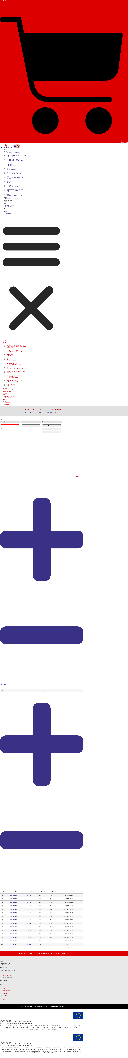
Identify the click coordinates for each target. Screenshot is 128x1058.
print (77, 476)
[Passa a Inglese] (7, 211)
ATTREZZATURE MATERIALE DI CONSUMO (15, 154)
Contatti (5, 399)
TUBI (8, 191)
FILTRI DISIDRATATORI (11, 165)
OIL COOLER (9, 174)
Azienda (6, 197)
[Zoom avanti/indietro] (1, 1055)
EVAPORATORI (10, 163)
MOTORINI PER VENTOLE (12, 172)
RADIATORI (9, 182)
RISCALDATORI (10, 185)
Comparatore (124, 142)
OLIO (8, 176)
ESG (6, 393)
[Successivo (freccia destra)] (4, 1057)
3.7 (27, 909)
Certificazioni (8, 200)
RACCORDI (9, 181)
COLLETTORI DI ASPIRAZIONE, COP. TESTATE (16, 155)
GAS (8, 168)
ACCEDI (4, 0)
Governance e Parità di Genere (12, 198)
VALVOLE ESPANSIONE (11, 193)
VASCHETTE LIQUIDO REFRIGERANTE (15, 195)
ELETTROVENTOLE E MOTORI (13, 159)
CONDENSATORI (10, 157)
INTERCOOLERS (10, 170)
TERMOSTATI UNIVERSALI (12, 190)
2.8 (27, 898)
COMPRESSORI (10, 156)
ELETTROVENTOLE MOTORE (15, 161)
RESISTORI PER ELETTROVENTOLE (14, 183)
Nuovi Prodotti (8, 398)
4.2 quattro (29, 895)
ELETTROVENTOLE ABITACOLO (16, 160)
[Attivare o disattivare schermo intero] (4, 1055)
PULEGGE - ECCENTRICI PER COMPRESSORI (16, 180)
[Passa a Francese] (8, 213)
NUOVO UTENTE (6, 4)
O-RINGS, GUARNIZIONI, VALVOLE (14, 173)
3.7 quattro (29, 912)
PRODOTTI (6, 151)
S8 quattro (29, 923)
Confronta (15, 483)
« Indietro (3, 419)
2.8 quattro (29, 902)
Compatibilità (3, 684)
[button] (31, 277)
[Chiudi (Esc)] (9, 1055)
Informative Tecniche (10, 205)
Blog (5, 203)
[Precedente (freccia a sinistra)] (1, 1057)
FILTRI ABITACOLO (10, 164)
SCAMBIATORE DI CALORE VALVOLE (14, 187)
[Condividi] (6, 1055)
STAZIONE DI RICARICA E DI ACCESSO (15, 189)
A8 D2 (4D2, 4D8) (13, 895)
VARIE (8, 194)
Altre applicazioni (4, 889)
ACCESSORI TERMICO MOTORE (13, 152)
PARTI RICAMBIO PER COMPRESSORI (15, 177)
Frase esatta (5, 428)
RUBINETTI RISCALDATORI (12, 186)
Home (4, 340)
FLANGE (8, 167)
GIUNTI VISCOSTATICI (11, 169)
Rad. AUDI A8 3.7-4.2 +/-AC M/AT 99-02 (42, 409)
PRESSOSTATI (10, 178)
